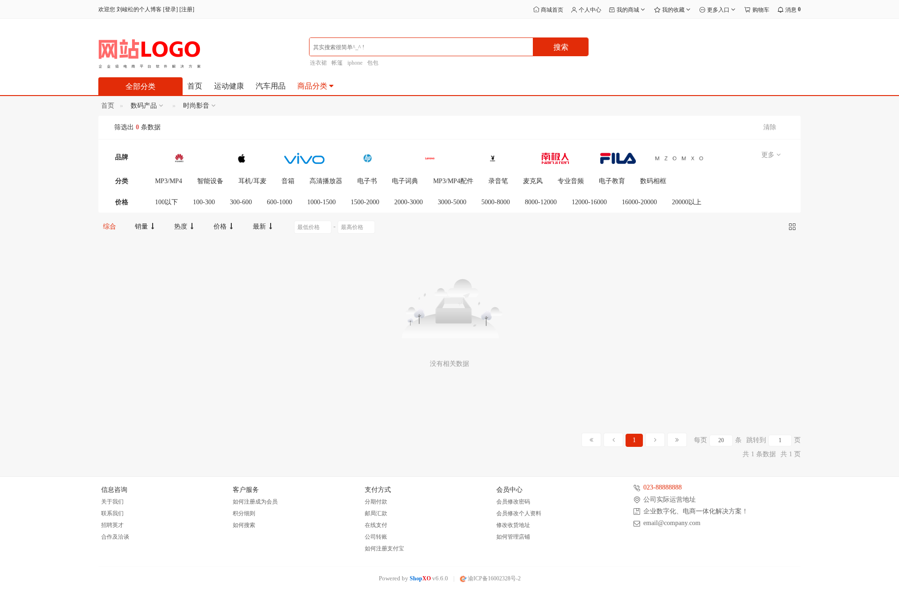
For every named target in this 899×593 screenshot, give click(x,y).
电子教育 (612, 181)
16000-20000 (639, 202)
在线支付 (376, 525)
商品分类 (313, 86)
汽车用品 (271, 86)
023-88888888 (662, 487)
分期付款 (376, 501)
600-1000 (279, 202)
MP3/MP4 (168, 181)
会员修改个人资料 (518, 513)
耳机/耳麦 (252, 181)
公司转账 (376, 537)
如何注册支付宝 (384, 548)
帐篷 (337, 62)
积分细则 (244, 513)
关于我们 (112, 501)
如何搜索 (244, 525)
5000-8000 (495, 202)
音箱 (288, 181)
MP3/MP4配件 (453, 181)
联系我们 (112, 513)
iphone (354, 62)
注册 (186, 9)
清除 (769, 127)
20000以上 (686, 202)
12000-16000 (589, 202)
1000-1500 (321, 202)
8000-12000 (541, 202)
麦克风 (533, 181)
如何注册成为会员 (255, 501)
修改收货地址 (513, 525)
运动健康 (229, 86)
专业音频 (571, 181)
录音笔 (498, 181)
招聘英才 (112, 525)
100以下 (166, 202)
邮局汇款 (376, 513)
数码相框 (653, 181)
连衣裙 (318, 62)
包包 (372, 62)
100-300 (204, 202)
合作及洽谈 (115, 537)
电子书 (367, 181)
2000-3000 (408, 202)
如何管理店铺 (513, 537)
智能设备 (210, 181)
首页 (194, 86)
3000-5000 (452, 202)
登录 (170, 9)
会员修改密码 (513, 501)
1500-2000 (365, 202)
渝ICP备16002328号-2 (493, 578)
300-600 (241, 202)
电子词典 (405, 181)
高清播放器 (325, 181)
